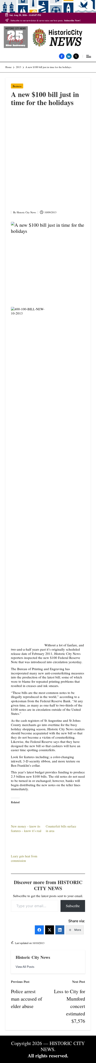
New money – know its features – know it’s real (26, 828)
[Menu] (88, 56)
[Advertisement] (48, 159)
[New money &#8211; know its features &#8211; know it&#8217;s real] (26, 815)
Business (17, 86)
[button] (25, 967)
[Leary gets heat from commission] (26, 845)
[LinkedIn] (59, 929)
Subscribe (73, 905)
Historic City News (33, 957)
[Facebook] (39, 929)
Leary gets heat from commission (24, 858)
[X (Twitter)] (49, 929)
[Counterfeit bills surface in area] (61, 815)
